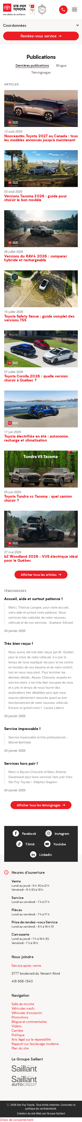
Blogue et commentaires (29, 1022)
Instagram (61, 833)
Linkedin (45, 855)
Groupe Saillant (56, 1113)
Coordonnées (14, 25)
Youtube (59, 844)
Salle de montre (23, 1004)
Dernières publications (32, 65)
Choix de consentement (16, 1119)
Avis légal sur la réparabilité (31, 1039)
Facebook (28, 833)
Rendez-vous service (39, 35)
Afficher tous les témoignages (39, 805)
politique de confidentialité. (41, 1108)
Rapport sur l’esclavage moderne (35, 1044)
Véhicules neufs (23, 1008)
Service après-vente (26, 965)
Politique (18, 1035)
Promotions (20, 1017)
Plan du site (20, 1048)
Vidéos (17, 1026)
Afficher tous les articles (39, 574)
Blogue (61, 65)
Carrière (17, 1030)
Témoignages (41, 72)
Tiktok (30, 844)
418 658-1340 (22, 981)
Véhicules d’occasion (27, 1013)
